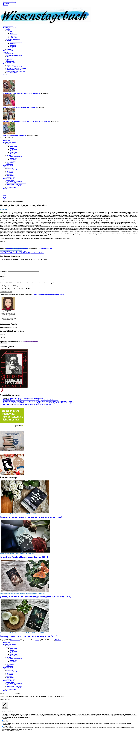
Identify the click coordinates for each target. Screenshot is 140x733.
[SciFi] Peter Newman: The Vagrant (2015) (15, 135)
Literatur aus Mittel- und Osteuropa (16, 68)
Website (2, 280)
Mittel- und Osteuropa (16, 42)
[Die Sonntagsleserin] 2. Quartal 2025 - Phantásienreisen (18, 402)
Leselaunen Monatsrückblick (14, 55)
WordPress (58, 640)
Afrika (8, 29)
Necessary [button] (4, 718)
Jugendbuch (45, 248)
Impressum (6, 3)
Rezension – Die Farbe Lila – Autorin (13, 401)
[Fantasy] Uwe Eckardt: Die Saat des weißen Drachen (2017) (28, 636)
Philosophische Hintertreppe (14, 69)
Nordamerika (10, 48)
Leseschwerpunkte (8, 64)
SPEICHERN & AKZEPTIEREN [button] (11, 730)
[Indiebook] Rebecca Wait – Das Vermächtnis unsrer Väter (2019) (31, 517)
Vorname (2, 334)
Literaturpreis (10, 61)
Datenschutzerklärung (9, 2)
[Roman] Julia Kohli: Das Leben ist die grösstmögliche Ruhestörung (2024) (35, 597)
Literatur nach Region (9, 27)
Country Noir (10, 65)
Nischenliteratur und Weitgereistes (15, 71)
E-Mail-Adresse (5, 277)
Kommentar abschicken (6, 291)
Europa (8, 40)
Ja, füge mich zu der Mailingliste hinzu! (12, 286)
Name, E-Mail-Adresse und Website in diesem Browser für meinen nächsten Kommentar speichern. (29, 283)
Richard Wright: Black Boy (13, 251)
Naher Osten (13, 32)
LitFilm (5, 74)
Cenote (37, 640)
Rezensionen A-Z (8, 26)
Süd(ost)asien (13, 34)
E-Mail (2, 337)
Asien (8, 30)
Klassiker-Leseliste (8, 50)
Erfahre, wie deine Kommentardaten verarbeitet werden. (48, 294)
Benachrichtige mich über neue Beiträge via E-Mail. (16, 288)
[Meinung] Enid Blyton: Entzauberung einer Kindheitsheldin (26, 398)
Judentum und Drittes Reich (14, 66)
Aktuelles (5, 52)
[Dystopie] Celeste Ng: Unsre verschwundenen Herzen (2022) (20, 107)
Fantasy (40, 248)
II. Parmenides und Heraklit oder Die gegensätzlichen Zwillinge (22, 253)
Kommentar (4, 271)
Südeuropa (13, 45)
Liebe (50, 248)
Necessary (6, 720)
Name (2, 274)
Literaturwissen (10, 62)
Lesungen (9, 59)
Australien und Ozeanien (13, 39)
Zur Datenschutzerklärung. (30, 341)
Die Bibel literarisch (11, 72)
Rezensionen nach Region (21, 248)
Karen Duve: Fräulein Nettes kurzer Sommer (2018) (24, 557)
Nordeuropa (13, 43)
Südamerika (9, 49)
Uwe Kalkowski (7, 404)
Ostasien (12, 33)
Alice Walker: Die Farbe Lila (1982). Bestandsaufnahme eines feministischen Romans (49, 401)
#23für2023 (9, 53)
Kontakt (5, 5)
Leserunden (9, 58)
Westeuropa (13, 46)
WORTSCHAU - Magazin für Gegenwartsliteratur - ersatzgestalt (21, 400)
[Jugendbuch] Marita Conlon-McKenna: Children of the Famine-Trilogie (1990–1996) (26, 121)
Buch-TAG (9, 56)
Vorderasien (13, 36)
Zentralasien (13, 37)
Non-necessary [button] (6, 724)
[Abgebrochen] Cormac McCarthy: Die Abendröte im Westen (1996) (22, 93)
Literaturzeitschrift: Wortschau (49, 400)
